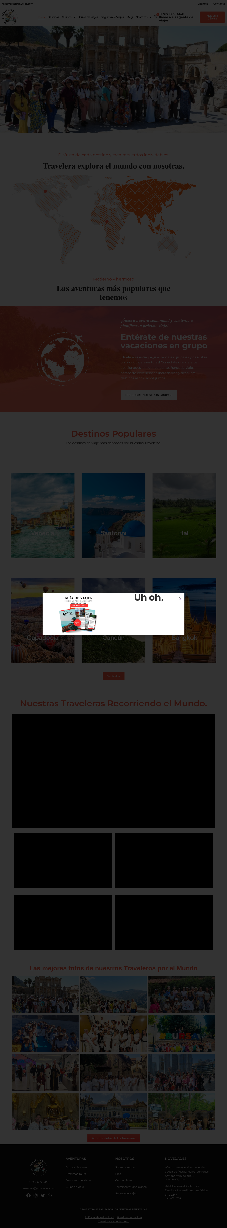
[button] (179, 597)
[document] (113, 614)
